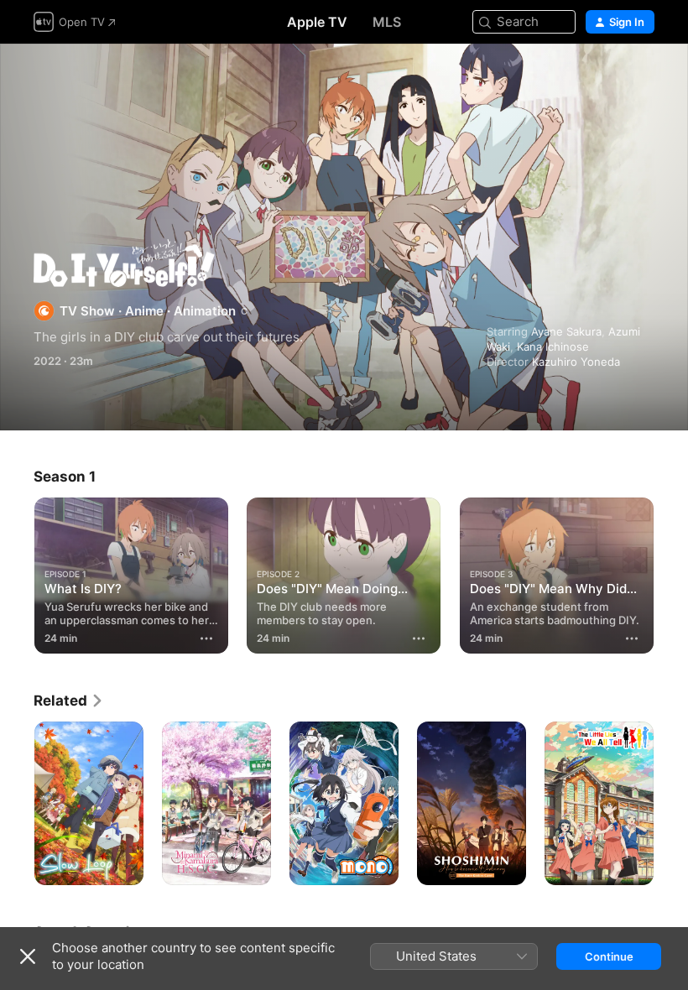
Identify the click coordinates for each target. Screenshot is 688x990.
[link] (69, 700)
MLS (387, 21)
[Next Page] (671, 572)
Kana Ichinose (553, 346)
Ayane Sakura (566, 331)
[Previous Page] (17, 572)
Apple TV (317, 21)
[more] (206, 638)
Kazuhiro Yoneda (576, 361)
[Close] (27, 956)
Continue (609, 956)
